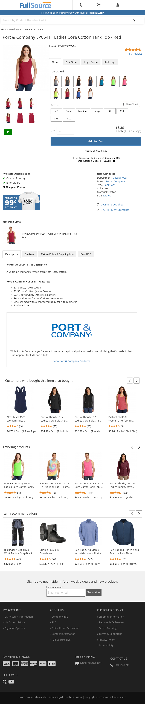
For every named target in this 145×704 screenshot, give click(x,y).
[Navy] (90, 81)
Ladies (107, 195)
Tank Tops (109, 185)
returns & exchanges (111, 622)
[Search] (134, 20)
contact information (63, 633)
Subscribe (93, 592)
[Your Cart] (99, 5)
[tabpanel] (95, 117)
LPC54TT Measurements (115, 209)
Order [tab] (55, 62)
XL (109, 111)
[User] (117, 5)
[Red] (67, 93)
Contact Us (118, 659)
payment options (14, 628)
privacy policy (107, 639)
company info (60, 616)
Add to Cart (95, 141)
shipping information (111, 616)
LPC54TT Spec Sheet (112, 204)
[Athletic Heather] (56, 81)
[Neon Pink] (124, 81)
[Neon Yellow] (56, 93)
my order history (14, 622)
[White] (90, 93)
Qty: (53, 130)
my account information (18, 616)
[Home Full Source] (2, 29)
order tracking (108, 628)
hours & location (65, 628)
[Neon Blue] (101, 81)
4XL (69, 118)
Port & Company (115, 181)
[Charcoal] (67, 81)
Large (97, 111)
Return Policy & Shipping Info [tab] (57, 254)
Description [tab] (11, 254)
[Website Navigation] (136, 5)
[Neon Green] (113, 81)
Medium (82, 111)
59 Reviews (135, 53)
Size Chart (131, 104)
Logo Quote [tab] (91, 62)
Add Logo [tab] (110, 62)
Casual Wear (14, 29)
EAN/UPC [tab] (85, 254)
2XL (122, 111)
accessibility (106, 645)
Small (69, 111)
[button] (130, 381)
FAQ (54, 622)
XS (56, 111)
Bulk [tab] (71, 62)
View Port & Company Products (72, 361)
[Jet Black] (78, 81)
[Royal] (78, 93)
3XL (56, 118)
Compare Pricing (15, 187)
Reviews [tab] (29, 254)
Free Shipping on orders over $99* (72, 13)
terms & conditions (110, 633)
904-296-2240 (122, 665)
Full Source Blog (61, 639)
